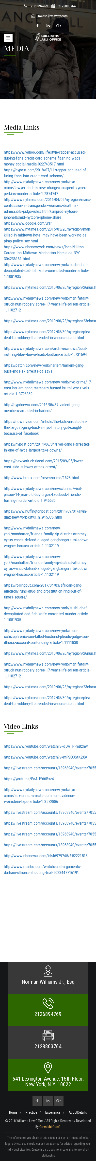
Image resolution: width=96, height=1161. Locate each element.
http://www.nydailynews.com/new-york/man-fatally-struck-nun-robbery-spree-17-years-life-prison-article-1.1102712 (47, 304)
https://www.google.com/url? (28, 223)
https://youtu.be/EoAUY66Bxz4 (29, 778)
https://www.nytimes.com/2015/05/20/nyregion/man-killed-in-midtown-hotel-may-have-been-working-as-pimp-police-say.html (47, 235)
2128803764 (67, 6)
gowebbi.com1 (50, 1127)
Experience (53, 1112)
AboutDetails (78, 1112)
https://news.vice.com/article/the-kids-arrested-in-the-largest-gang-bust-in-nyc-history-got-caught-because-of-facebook (45, 427)
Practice (31, 1112)
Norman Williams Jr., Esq (48, 982)
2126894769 (39, 6)
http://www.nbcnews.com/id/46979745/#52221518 (46, 855)
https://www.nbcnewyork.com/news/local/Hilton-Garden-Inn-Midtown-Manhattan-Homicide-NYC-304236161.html (44, 252)
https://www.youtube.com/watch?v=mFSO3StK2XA (45, 757)
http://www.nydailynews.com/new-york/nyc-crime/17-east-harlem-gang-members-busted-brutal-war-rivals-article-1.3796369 (48, 388)
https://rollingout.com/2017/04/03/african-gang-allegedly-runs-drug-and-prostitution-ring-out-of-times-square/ (43, 591)
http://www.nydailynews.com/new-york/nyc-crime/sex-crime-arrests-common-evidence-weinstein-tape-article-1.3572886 (40, 795)
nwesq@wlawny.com (53, 16)
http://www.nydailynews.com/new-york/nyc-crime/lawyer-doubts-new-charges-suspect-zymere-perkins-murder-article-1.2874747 (46, 187)
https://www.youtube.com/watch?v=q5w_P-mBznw (46, 746)
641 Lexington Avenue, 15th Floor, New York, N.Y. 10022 (48, 1081)
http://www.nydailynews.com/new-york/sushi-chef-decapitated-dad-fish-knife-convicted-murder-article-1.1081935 (46, 270)
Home (13, 1112)
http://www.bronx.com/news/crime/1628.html (41, 477)
